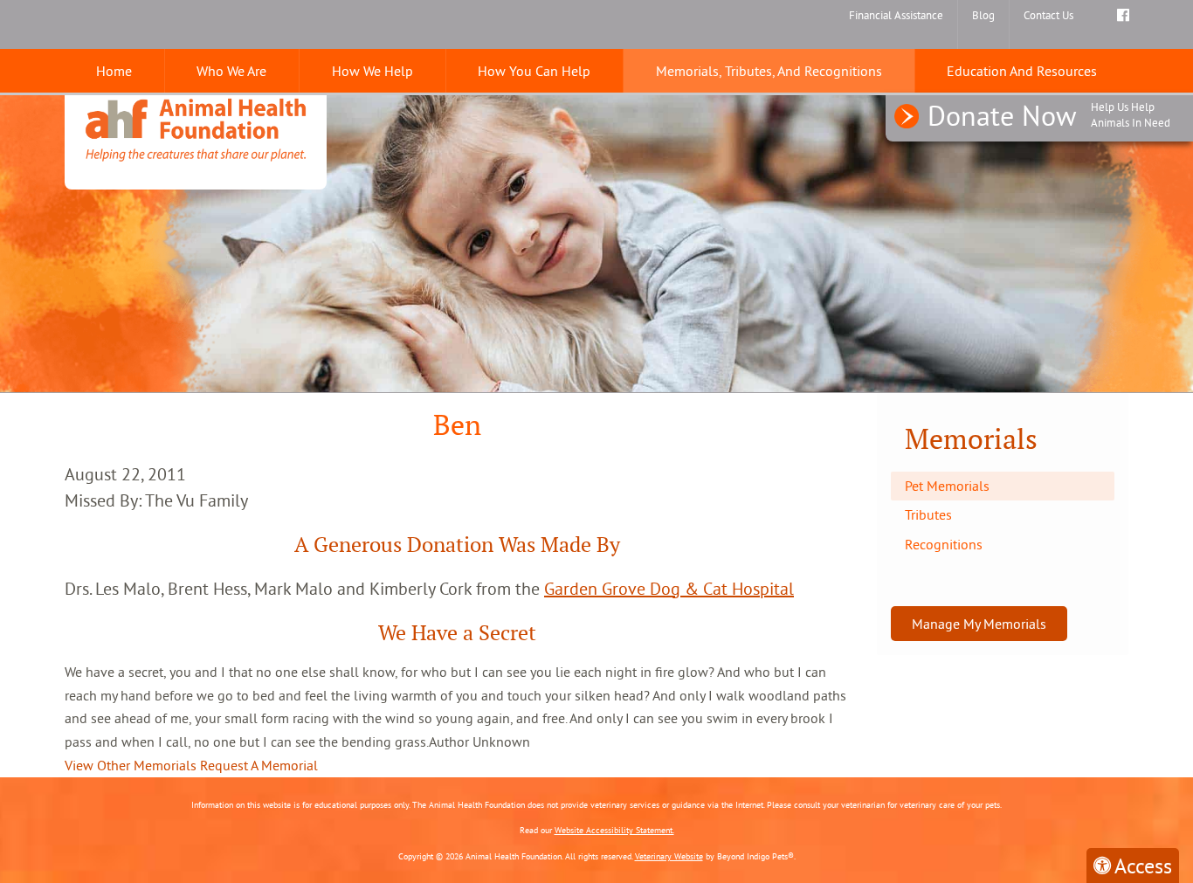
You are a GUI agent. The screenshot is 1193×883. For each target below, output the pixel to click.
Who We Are (231, 70)
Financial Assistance (896, 15)
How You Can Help (534, 70)
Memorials (971, 439)
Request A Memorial (259, 765)
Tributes (928, 514)
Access (1143, 865)
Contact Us (1048, 15)
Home (114, 70)
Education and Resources (1022, 70)
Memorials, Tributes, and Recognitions (769, 70)
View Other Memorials (131, 765)
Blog (983, 15)
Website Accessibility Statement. (614, 830)
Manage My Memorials (979, 623)
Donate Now (1049, 115)
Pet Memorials (947, 485)
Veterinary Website (669, 856)
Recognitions (944, 544)
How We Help (372, 70)
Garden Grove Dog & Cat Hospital (669, 588)
